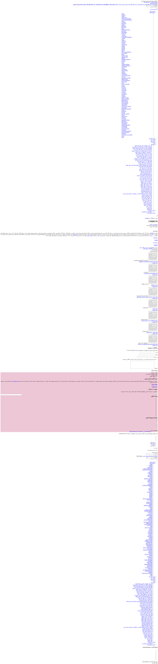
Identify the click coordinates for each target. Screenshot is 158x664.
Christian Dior (124, 44)
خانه (157, 218)
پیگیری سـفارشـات (151, 212)
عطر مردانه (152, 140)
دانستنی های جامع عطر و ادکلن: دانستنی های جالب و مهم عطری (138, 165)
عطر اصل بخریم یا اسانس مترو (145, 169)
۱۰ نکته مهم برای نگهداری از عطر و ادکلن (143, 152)
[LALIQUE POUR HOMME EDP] (153, 272)
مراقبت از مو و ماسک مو (147, 211)
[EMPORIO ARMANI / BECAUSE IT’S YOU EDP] (153, 296)
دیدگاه (156, 368)
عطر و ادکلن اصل (15, 381)
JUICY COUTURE (125, 84)
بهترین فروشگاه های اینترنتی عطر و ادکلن (143, 159)
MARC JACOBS (125, 97)
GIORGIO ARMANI (126, 65)
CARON (123, 38)
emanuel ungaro (125, 57)
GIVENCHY (124, 66)
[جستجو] (157, 8)
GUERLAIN (124, 69)
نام (157, 352)
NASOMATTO (125, 103)
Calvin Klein (124, 36)
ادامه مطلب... (155, 262)
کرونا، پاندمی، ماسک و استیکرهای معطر (144, 153)
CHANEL (124, 42)
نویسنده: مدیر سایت (153, 224)
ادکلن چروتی (150, 247)
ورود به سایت (139, 456)
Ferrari (123, 63)
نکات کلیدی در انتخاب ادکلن (146, 187)
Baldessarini (124, 23)
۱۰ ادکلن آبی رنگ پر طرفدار (146, 182)
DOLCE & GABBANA (126, 52)
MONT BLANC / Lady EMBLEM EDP (149, 320)
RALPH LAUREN (125, 113)
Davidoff (123, 48)
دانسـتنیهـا (153, 144)
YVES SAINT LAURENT (127, 134)
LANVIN (123, 91)
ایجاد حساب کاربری (146, 456)
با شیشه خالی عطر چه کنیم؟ (146, 176)
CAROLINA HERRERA (127, 37)
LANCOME (124, 90)
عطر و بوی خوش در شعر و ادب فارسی (144, 154)
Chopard (123, 43)
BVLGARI (124, 33)
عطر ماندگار (149, 209)
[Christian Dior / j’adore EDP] (153, 331)
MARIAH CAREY (125, 99)
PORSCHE (124, 111)
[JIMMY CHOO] (153, 284)
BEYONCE (124, 27)
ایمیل (156, 354)
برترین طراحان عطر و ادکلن (146, 185)
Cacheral (123, 34)
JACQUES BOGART (126, 75)
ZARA (123, 136)
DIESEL (123, 49)
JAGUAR (124, 76)
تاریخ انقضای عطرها (148, 204)
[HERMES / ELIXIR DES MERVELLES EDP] (153, 260)
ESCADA (124, 60)
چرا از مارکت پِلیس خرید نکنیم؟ (145, 170)
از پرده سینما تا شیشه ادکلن (146, 172)
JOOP (123, 82)
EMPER (123, 58)
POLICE (123, 110)
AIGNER (123, 15)
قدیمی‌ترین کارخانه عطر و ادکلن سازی (144, 156)
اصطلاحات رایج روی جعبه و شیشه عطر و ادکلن (142, 148)
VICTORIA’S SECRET (126, 131)
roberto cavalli (124, 116)
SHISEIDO (124, 121)
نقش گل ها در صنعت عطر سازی (145, 163)
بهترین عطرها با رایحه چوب (146, 188)
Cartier (123, 39)
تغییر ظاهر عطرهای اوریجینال (146, 174)
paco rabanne (124, 107)
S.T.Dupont (124, 118)
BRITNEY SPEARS (126, 29)
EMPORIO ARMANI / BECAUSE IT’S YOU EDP (147, 297)
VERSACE (124, 129)
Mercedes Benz (125, 100)
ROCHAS (124, 117)
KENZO (123, 86)
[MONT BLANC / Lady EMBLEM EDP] (153, 319)
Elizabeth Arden (125, 55)
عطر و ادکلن (75, 234)
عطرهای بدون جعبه (148, 205)
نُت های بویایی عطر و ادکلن (146, 183)
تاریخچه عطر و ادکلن (147, 202)
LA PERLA (124, 92)
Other (123, 137)
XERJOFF (124, 133)
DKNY (123, 50)
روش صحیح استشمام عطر (146, 191)
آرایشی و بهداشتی (151, 210)
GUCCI (123, 68)
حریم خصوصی (155, 386)
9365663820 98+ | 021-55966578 (151, 2)
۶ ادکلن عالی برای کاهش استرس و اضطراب (143, 158)
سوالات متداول (154, 384)
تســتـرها (153, 142)
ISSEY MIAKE (125, 70)
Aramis (123, 21)
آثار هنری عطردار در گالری (146, 192)
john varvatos (124, 81)
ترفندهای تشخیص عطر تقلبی (146, 171)
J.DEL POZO (124, 74)
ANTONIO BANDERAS (127, 19)
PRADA (123, 112)
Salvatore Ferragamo (126, 120)
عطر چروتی (142, 247)
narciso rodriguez (125, 102)
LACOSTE (124, 87)
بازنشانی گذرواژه (154, 456)
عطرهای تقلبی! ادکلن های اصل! (145, 166)
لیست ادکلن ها (152, 138)
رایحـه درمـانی (149, 206)
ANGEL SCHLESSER (126, 18)
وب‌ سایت (155, 357)
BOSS (123, 28)
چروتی (114, 234)
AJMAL (123, 16)
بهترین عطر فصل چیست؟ (146, 196)
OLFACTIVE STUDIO (126, 106)
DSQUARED (124, 53)
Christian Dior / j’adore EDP (152, 332)
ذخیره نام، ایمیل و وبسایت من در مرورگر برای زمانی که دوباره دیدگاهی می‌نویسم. (139, 359)
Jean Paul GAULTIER (126, 78)
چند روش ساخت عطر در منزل (145, 178)
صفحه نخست (152, 11)
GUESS (123, 71)
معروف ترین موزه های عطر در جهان (144, 157)
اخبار (154, 143)
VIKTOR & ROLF (125, 132)
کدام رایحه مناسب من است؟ (146, 180)
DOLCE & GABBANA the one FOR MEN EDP (148, 344)
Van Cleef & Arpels (125, 128)
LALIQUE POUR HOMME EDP (151, 273)
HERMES (124, 73)
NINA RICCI (124, 105)
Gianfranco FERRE (125, 64)
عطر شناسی (149, 207)
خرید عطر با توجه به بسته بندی (145, 167)
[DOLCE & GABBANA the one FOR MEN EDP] (153, 343)
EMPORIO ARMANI (126, 59)
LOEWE (123, 95)
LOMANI (124, 96)
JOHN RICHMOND (126, 80)
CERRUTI (124, 40)
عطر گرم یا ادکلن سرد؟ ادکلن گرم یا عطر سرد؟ (142, 146)
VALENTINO (124, 127)
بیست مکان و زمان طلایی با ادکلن (145, 162)
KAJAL (123, 85)
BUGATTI (124, 31)
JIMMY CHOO (125, 79)
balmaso (123, 24)
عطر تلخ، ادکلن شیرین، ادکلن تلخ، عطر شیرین (142, 149)
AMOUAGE (124, 17)
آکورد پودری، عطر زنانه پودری (146, 179)
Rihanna (123, 115)
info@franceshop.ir (154, 3)
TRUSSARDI (124, 126)
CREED (123, 47)
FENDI (123, 61)
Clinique (123, 45)
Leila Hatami (124, 94)
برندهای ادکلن (152, 12)
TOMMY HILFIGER (126, 124)
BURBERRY (124, 32)
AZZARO (124, 22)
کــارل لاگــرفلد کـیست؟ (147, 198)
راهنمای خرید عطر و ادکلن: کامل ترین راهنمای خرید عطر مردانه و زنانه (137, 193)
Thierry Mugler (125, 122)
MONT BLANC (125, 101)
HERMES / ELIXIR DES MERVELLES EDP (148, 261)
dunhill (123, 54)
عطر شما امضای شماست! (146, 189)
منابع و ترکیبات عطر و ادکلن (146, 184)
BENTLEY (124, 26)
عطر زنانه (153, 139)
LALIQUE (124, 89)
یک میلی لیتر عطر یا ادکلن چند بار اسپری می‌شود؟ (142, 150)
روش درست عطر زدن (147, 201)
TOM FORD (124, 123)
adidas (123, 13)
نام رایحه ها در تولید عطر (147, 197)
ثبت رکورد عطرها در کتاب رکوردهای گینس (143, 145)
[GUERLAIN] (153, 307)
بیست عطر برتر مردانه (147, 200)
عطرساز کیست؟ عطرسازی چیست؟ (144, 175)
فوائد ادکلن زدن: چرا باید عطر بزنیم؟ (144, 161)
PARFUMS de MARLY (126, 108)
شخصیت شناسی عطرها (147, 194)
